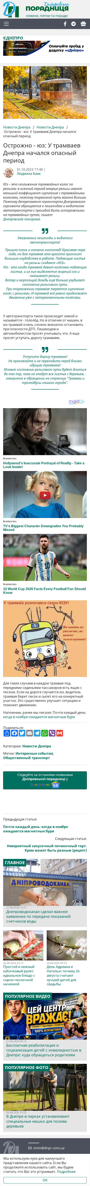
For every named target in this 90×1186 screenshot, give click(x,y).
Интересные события (34, 753)
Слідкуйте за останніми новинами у (45, 779)
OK (45, 1180)
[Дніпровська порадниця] (14, 1149)
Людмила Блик (29, 173)
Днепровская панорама (21, 219)
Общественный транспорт (26, 758)
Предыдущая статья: (35, 825)
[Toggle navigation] (6, 24)
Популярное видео (27, 996)
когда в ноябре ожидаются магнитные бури (39, 717)
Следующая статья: (47, 845)
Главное (15, 862)
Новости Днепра (17, 127)
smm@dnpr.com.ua (48, 1148)
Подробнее (66, 1171)
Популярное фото (26, 1067)
